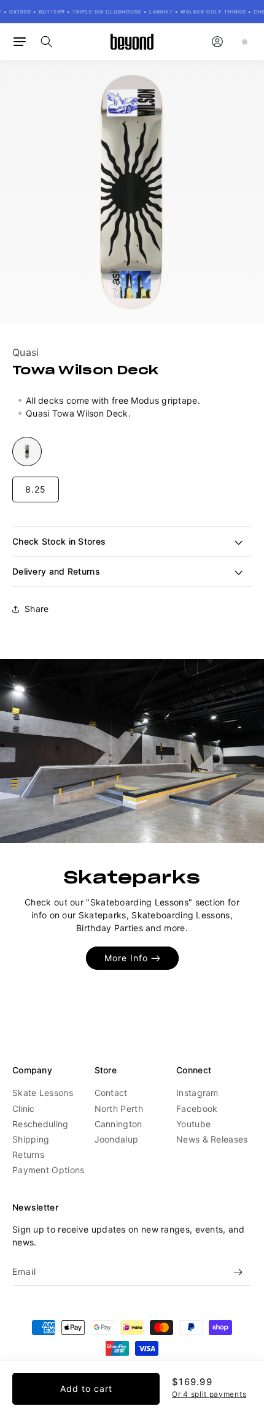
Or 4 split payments (209, 1394)
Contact (111, 1092)
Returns (28, 1154)
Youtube (193, 1124)
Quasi (25, 352)
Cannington (118, 1124)
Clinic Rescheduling (40, 1116)
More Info (126, 958)
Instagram (197, 1092)
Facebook (196, 1108)
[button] (19, 41)
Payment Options (48, 1170)
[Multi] (27, 451)
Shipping (30, 1139)
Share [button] (37, 608)
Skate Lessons (42, 1092)
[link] (132, 751)
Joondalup (117, 1139)
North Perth (119, 1108)
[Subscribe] (237, 1272)
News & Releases (212, 1139)
